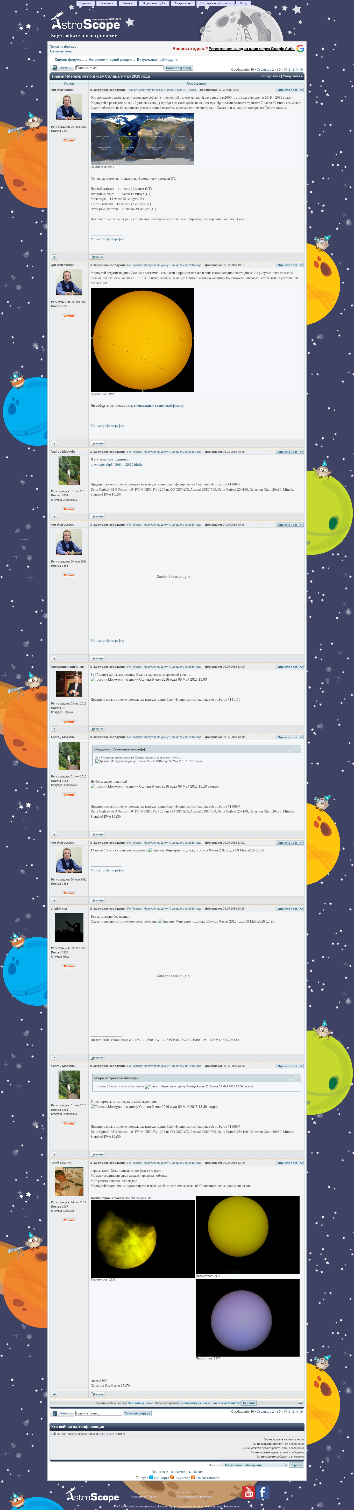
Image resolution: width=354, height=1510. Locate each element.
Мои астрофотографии (107, 239)
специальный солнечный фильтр (158, 406)
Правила (85, 3)
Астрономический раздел (110, 60)
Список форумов (69, 60)
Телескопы (106, 3)
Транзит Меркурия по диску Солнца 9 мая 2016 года (100, 76)
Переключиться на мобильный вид (177, 1472)
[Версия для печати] (300, 1404)
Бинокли (128, 3)
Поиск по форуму (62, 47)
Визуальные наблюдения (158, 60)
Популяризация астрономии (194, 1496)
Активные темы (60, 51)
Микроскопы (183, 3)
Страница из (269, 69)
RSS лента (182, 1478)
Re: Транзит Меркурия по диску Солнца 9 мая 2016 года (164, 265)
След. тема (291, 76)
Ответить (57, 66)
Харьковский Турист (144, 1496)
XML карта (161, 1478)
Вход (243, 3)
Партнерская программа (215, 3)
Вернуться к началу (54, 257)
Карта (143, 1478)
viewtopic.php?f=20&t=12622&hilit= (117, 464)
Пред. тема (271, 76)
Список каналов (207, 1478)
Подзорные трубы (154, 3)
